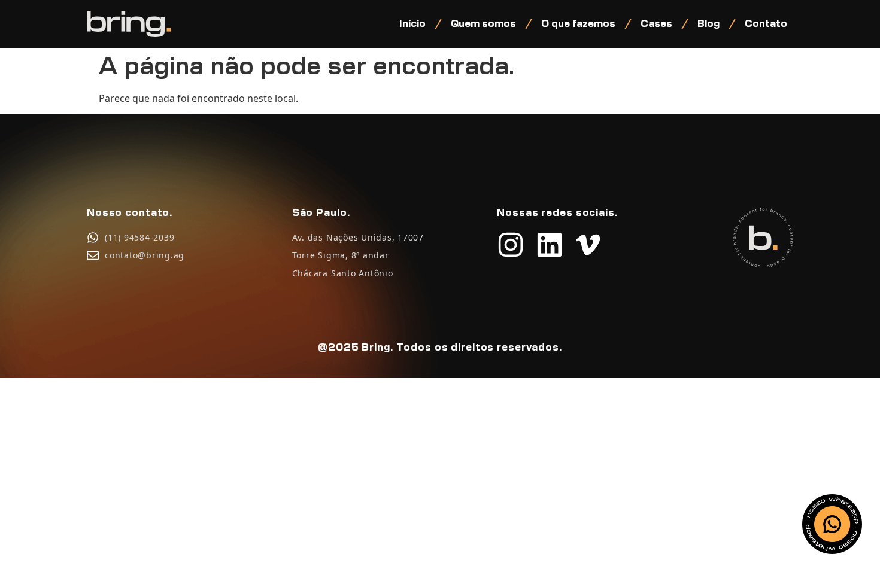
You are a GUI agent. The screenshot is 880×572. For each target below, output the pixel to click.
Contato (766, 24)
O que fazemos (578, 24)
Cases (656, 24)
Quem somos (483, 24)
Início (412, 24)
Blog (708, 24)
